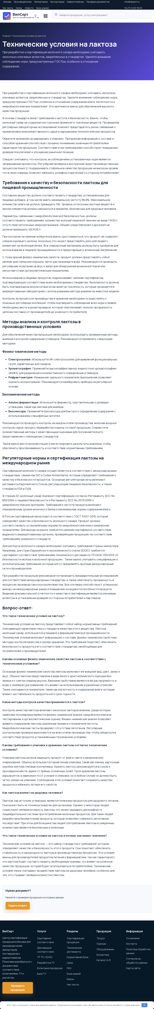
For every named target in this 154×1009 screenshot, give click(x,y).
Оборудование (105, 949)
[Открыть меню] (45, 16)
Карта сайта (133, 968)
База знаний (42, 7)
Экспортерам (57, 1)
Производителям (23, 1)
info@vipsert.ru (132, 1)
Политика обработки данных (138, 951)
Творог (101, 938)
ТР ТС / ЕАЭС (44, 957)
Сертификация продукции (75, 940)
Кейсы (19, 7)
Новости (29, 7)
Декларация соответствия (45, 949)
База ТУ (41, 973)
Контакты (131, 943)
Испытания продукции (50, 968)
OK (144, 1005)
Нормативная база (77, 957)
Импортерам (41, 1)
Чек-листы (7, 7)
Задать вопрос (17, 905)
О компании (133, 938)
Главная (6, 35)
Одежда (101, 943)
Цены (70, 962)
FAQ (69, 968)
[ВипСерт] (20, 16)
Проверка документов (97, 1)
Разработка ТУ (46, 962)
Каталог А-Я (103, 960)
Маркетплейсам (75, 1)
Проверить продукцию (18, 987)
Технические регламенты (74, 949)
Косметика (103, 954)
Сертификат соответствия (45, 940)
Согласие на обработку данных (137, 960)
